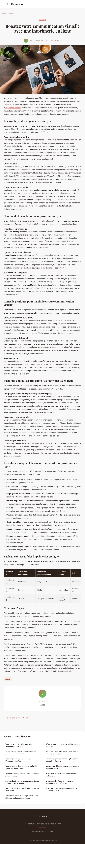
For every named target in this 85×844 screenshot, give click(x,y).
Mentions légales (38, 831)
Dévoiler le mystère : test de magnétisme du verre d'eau (22, 789)
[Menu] (79, 4)
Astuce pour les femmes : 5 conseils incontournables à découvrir (59, 782)
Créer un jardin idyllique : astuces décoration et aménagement (18, 760)
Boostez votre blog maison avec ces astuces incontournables (62, 767)
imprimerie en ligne (13, 108)
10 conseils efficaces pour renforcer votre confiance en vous (61, 774)
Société (11, 14)
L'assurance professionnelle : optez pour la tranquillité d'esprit (62, 760)
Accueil (4, 14)
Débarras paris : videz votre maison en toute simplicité (63, 745)
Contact (50, 831)
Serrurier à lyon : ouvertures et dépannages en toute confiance (62, 789)
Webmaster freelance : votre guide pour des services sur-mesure (62, 752)
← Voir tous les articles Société (16, 718)
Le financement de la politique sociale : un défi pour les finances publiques (21, 797)
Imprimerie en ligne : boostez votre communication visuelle (18, 745)
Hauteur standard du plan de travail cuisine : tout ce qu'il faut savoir (22, 767)
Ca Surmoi (17, 4)
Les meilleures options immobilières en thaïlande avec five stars (20, 752)
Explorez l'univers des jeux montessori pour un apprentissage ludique (22, 782)
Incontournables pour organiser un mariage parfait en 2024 (22, 774)
